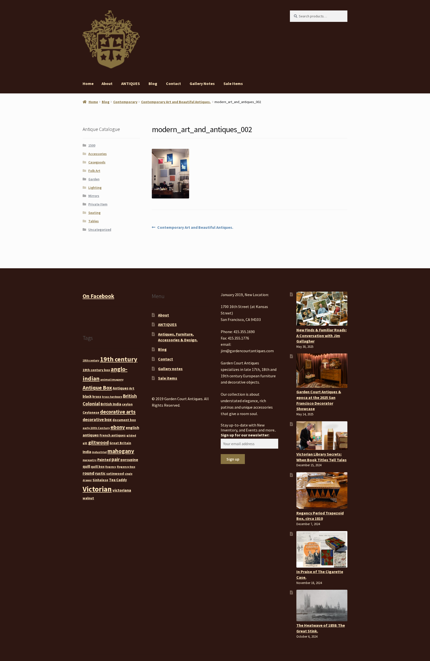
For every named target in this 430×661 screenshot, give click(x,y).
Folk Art (94, 170)
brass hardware (112, 396)
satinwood (115, 473)
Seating (94, 212)
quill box (98, 466)
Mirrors (93, 196)
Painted (104, 459)
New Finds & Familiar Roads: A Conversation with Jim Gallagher (321, 335)
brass (96, 396)
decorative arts (118, 411)
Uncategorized (99, 229)
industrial (99, 452)
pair (115, 459)
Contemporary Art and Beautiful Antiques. (176, 102)
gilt (85, 443)
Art (131, 388)
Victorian (97, 489)
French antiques (113, 435)
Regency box (126, 466)
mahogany (121, 451)
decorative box (97, 419)
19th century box (96, 370)
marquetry (90, 460)
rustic (100, 473)
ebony (117, 427)
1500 (91, 145)
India (87, 451)
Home (88, 83)
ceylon (127, 404)
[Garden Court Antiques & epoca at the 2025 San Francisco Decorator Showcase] (321, 370)
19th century (118, 359)
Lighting (95, 187)
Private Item (98, 204)
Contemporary (125, 102)
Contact (173, 83)
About (107, 83)
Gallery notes (202, 83)
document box (124, 420)
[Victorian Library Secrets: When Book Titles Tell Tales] (321, 435)
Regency (110, 466)
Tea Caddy (118, 479)
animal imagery (111, 379)
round (88, 473)
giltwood (98, 442)
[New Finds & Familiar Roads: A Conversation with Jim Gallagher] (321, 309)
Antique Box (97, 387)
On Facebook (98, 296)
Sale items (233, 83)
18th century (91, 360)
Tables (93, 221)
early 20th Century (96, 428)
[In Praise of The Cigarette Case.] (321, 549)
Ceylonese (91, 412)
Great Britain (120, 443)
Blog (153, 83)
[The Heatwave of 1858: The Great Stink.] (321, 605)
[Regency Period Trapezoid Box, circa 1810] (321, 490)
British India (111, 404)
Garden (94, 179)
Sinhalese (100, 480)
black (87, 396)
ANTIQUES (130, 83)
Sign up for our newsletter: (245, 434)
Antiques (120, 388)
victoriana (121, 490)
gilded (131, 435)
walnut (88, 498)
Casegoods (97, 162)
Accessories (97, 154)
